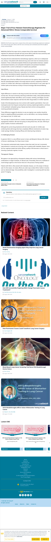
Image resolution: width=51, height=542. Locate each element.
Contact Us (33, 504)
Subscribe (43, 197)
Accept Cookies (35, 539)
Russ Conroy (7, 251)
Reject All (45, 539)
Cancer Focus (24, 5)
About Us (22, 504)
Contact (25, 470)
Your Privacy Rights (25, 477)
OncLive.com (25, 464)
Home (16, 504)
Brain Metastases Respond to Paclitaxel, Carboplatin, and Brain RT (10, 184)
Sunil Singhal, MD (8, 331)
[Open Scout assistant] (43, 2)
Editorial (25, 469)
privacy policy (27, 200)
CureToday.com (25, 462)
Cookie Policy (19, 536)
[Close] (48, 531)
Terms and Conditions (25, 472)
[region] (25, 535)
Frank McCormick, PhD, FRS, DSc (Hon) (12, 292)
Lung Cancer (4, 205)
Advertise (25, 461)
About (25, 459)
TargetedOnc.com (25, 467)
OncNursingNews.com (25, 466)
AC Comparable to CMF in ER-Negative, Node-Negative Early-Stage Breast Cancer (37, 184)
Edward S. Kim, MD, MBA (9, 411)
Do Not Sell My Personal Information (25, 475)
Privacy (25, 474)
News (27, 504)
